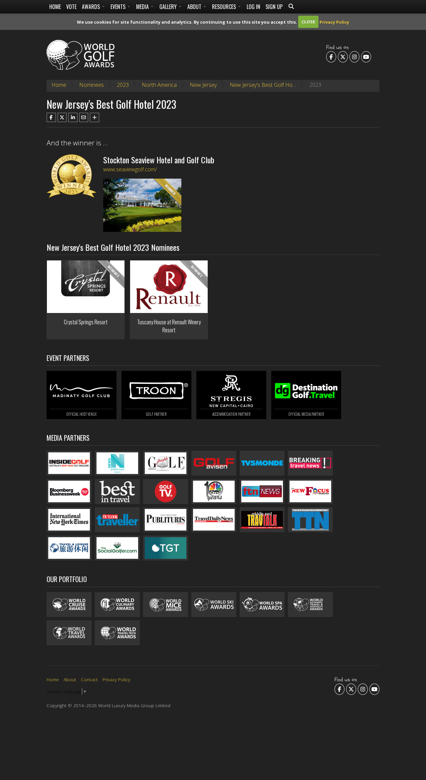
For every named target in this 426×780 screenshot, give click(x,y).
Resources (224, 7)
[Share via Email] (84, 117)
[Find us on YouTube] (366, 56)
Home (55, 7)
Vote (71, 7)
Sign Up (274, 7)
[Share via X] (62, 117)
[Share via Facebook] (51, 117)
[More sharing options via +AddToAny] (94, 117)
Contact (89, 679)
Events (118, 7)
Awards (91, 7)
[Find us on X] (343, 56)
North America (159, 84)
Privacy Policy (334, 22)
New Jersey (203, 84)
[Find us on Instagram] (354, 56)
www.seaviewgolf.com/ (130, 169)
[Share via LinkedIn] (73, 117)
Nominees (91, 84)
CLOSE (308, 22)
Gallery (168, 7)
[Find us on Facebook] (331, 56)
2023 (123, 84)
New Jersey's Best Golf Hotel (264, 84)
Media (143, 7)
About (195, 7)
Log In (253, 7)
